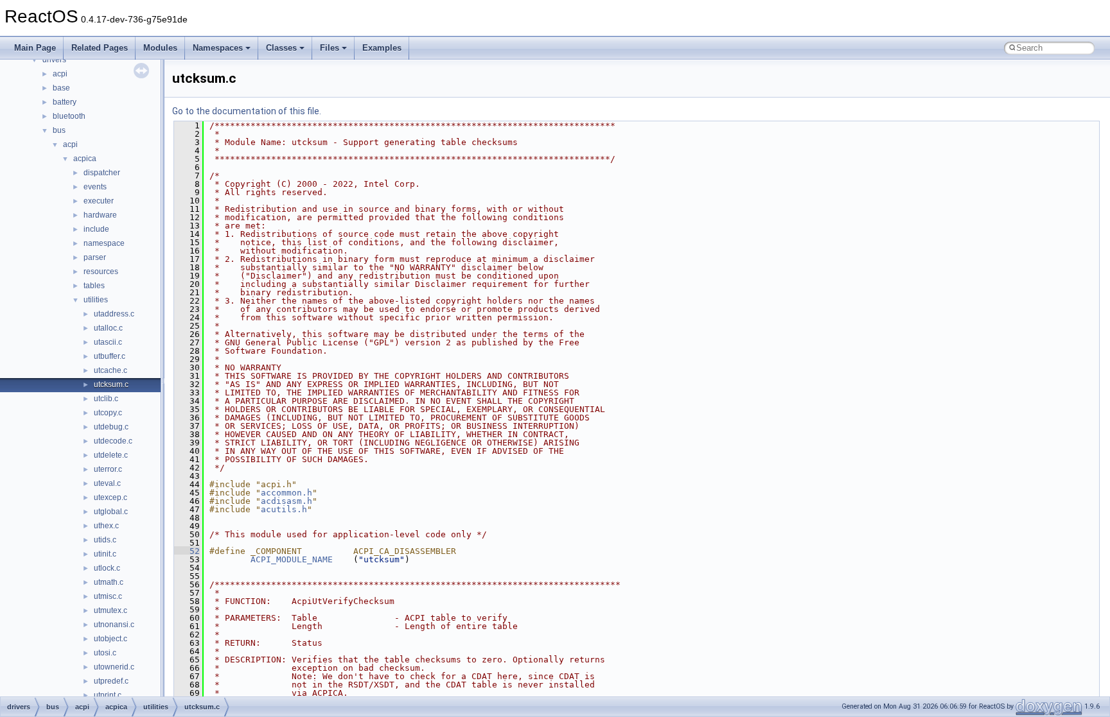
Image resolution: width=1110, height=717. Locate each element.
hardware (100, 215)
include (96, 229)
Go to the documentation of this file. (246, 111)
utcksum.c (111, 384)
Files (329, 48)
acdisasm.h (286, 501)
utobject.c (110, 638)
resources (101, 271)
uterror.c (108, 469)
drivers (54, 59)
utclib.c (106, 398)
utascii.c (108, 342)
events (95, 186)
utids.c (105, 539)
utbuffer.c (109, 356)
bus (59, 130)
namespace (104, 243)
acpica (84, 158)
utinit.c (105, 553)
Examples (381, 48)
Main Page (35, 48)
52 (187, 551)
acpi (60, 73)
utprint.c (107, 695)
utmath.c (108, 582)
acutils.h (284, 509)
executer (99, 200)
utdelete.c (111, 455)
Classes (281, 48)
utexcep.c (110, 497)
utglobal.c (111, 511)
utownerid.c (114, 666)
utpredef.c (111, 681)
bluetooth (69, 116)
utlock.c (107, 568)
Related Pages (99, 48)
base (61, 87)
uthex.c (106, 525)
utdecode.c (113, 440)
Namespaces (218, 48)
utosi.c (105, 652)
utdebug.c (111, 426)
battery (64, 102)
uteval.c (107, 483)
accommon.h (286, 492)
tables (94, 285)
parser (95, 257)
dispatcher (102, 172)
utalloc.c (108, 328)
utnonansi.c (114, 624)
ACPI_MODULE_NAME (292, 559)
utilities (96, 299)
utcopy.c (108, 412)
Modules (160, 48)
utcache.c (110, 370)
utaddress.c (114, 313)
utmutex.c (110, 610)
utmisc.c (108, 596)
